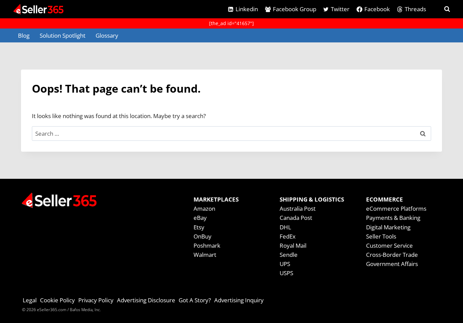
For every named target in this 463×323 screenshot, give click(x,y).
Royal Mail (293, 245)
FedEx (288, 236)
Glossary (107, 35)
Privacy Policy (96, 300)
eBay (200, 218)
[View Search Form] (441, 9)
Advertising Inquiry (239, 300)
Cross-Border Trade (392, 255)
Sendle (289, 255)
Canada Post (296, 218)
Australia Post (298, 208)
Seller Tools (381, 236)
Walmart (205, 255)
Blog (23, 35)
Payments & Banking (393, 218)
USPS (286, 273)
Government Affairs (392, 264)
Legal (30, 300)
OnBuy (203, 236)
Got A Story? (195, 300)
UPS (285, 264)
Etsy (199, 227)
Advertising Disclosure (146, 300)
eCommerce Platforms (396, 208)
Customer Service (389, 245)
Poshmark (207, 245)
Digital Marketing (388, 227)
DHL (285, 227)
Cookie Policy (57, 300)
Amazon (204, 208)
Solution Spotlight (62, 35)
